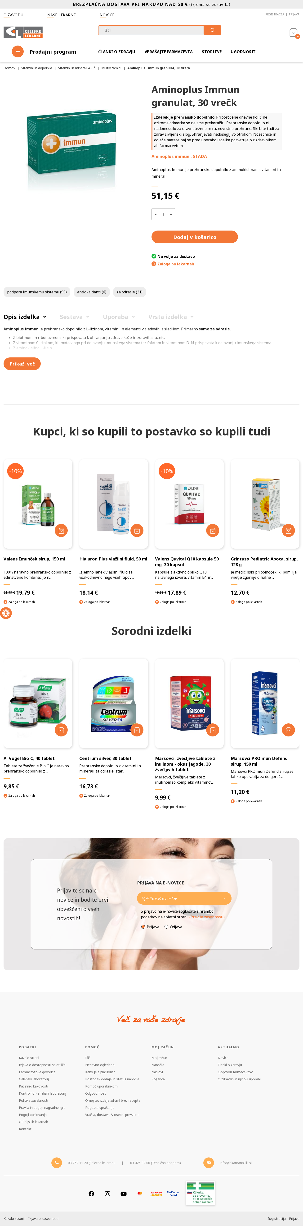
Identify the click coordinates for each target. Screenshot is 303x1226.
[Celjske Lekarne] (23, 32)
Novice (107, 15)
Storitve (212, 51)
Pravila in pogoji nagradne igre (42, 1107)
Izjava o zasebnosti (43, 1218)
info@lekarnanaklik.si (236, 1163)
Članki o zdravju (116, 51)
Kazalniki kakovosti (33, 1086)
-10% (15, 471)
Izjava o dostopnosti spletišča (42, 1065)
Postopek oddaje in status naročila (112, 1079)
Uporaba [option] (115, 317)
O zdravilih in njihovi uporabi (239, 1079)
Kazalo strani (29, 1057)
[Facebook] (91, 1193)
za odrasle (130, 292)
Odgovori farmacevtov (235, 1072)
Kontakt (25, 1129)
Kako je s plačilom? (100, 1072)
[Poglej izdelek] (38, 503)
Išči (87, 1057)
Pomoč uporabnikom (101, 1086)
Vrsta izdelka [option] (167, 317)
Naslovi (157, 1072)
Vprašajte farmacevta (169, 51)
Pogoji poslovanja (33, 1114)
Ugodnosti (243, 51)
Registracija (275, 14)
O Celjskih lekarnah (33, 1122)
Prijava (294, 14)
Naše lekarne (61, 15)
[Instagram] (107, 1193)
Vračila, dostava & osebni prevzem (111, 1114)
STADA (200, 156)
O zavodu (14, 15)
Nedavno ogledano (100, 1065)
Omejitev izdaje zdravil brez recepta (112, 1100)
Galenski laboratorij (34, 1079)
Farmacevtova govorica (37, 1072)
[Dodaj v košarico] (61, 530)
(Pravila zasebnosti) (207, 917)
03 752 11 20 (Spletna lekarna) (91, 1163)
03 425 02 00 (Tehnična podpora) (155, 1163)
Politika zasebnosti (33, 1100)
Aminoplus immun (170, 156)
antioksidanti (91, 292)
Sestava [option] (71, 317)
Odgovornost (95, 1093)
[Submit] (212, 30)
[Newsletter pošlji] (224, 898)
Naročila (158, 1065)
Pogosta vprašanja (99, 1107)
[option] (38, 732)
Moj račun (159, 1057)
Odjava (176, 927)
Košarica (158, 1079)
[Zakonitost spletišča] (200, 1193)
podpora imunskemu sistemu (37, 292)
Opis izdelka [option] (22, 317)
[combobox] (159, 30)
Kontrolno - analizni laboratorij (42, 1093)
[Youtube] (123, 1193)
